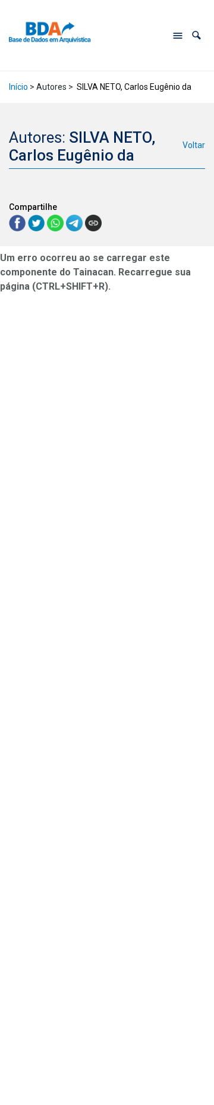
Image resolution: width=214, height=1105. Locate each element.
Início (18, 87)
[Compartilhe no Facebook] (18, 222)
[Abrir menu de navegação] (177, 35)
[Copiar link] (93, 223)
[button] (196, 35)
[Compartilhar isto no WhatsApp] (56, 222)
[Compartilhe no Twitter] (37, 222)
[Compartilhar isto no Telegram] (75, 222)
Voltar (193, 145)
